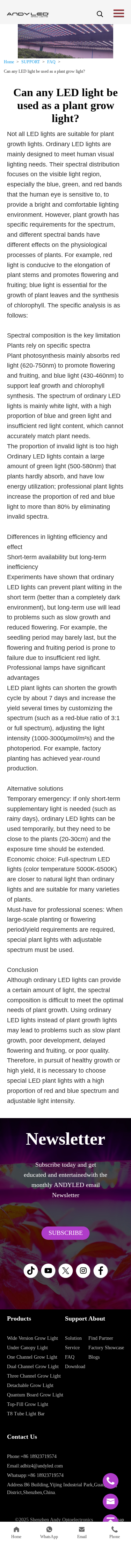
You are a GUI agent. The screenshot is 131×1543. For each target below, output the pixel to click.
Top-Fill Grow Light (27, 1404)
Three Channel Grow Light (34, 1376)
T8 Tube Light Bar (26, 1413)
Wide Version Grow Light (32, 1338)
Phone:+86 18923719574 (32, 1456)
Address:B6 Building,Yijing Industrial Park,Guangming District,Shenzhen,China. (62, 1488)
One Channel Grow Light (32, 1357)
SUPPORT (30, 61)
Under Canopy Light (27, 1347)
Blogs (94, 1357)
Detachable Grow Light (30, 1385)
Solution (73, 1338)
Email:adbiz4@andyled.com (35, 1466)
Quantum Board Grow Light (35, 1395)
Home (9, 61)
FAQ (51, 61)
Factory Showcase (106, 1347)
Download (75, 1366)
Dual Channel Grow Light (33, 1366)
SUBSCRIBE (66, 1232)
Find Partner (100, 1338)
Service (72, 1347)
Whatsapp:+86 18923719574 (35, 1475)
